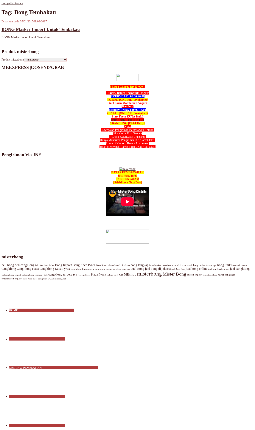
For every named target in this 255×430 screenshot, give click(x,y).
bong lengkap (139, 265)
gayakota (117, 269)
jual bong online (196, 268)
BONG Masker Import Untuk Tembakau (40, 29)
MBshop (130, 274)
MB (121, 274)
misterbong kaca (210, 275)
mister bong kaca (226, 274)
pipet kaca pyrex (40, 279)
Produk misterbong (12, 59)
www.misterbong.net (57, 279)
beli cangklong (25, 265)
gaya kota (126, 269)
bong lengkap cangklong (160, 265)
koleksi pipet (112, 275)
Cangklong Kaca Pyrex (55, 268)
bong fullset (49, 265)
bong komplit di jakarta (119, 265)
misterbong (149, 274)
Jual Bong (137, 268)
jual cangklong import (11, 275)
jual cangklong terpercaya (60, 274)
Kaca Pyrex (98, 274)
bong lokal (176, 265)
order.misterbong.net (11, 278)
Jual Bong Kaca (178, 269)
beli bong (7, 265)
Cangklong (8, 268)
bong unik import (239, 265)
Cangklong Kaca (28, 268)
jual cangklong (240, 268)
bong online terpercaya (205, 265)
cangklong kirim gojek (82, 269)
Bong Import (63, 265)
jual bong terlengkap (218, 269)
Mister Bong (174, 273)
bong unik (224, 265)
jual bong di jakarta (158, 268)
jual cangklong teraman (31, 275)
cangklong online (104, 269)
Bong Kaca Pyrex (84, 265)
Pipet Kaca (27, 279)
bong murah (187, 265)
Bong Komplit (102, 265)
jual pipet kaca (84, 275)
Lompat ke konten (12, 3)
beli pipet (39, 265)
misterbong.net (194, 274)
